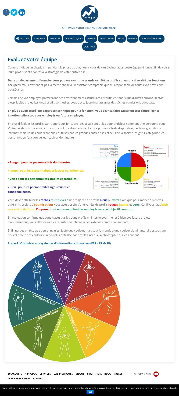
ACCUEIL (24, 38)
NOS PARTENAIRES (152, 38)
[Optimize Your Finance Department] (89, 20)
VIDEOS (91, 38)
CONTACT (89, 46)
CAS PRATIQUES (74, 38)
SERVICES (54, 38)
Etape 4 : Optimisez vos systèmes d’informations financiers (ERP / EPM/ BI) (59, 243)
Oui (90, 392)
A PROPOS (39, 38)
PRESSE (132, 38)
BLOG (121, 38)
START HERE (106, 38)
